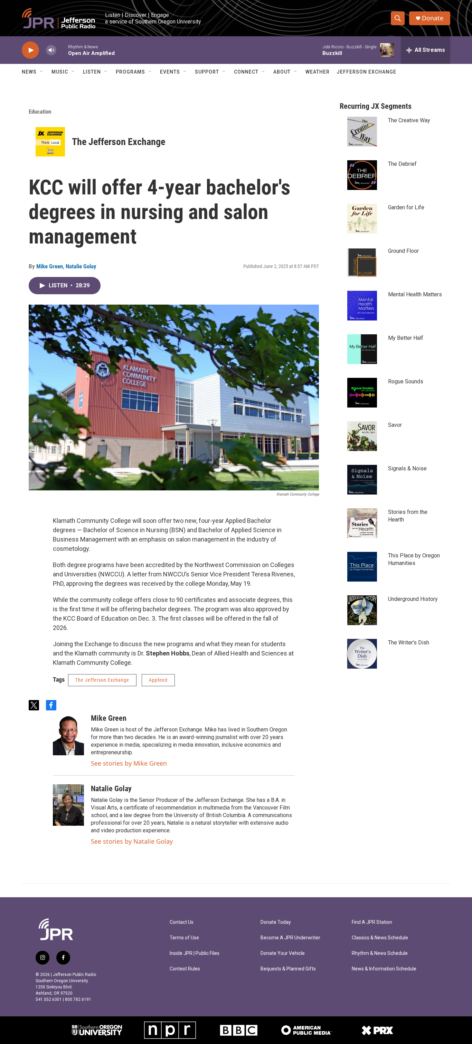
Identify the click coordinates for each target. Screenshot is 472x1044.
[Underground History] (362, 610)
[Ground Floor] (362, 262)
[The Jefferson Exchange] (50, 141)
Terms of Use (184, 937)
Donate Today (276, 922)
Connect (246, 72)
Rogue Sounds (405, 381)
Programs (130, 72)
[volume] (51, 50)
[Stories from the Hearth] (362, 523)
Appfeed (158, 680)
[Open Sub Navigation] (42, 72)
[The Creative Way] (362, 131)
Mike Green (49, 266)
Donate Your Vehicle (283, 953)
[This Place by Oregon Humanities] (362, 567)
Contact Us (181, 922)
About (282, 72)
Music (59, 72)
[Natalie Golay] (68, 805)
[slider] (62, 50)
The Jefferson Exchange (118, 141)
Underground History (413, 599)
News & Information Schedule (384, 968)
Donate (432, 18)
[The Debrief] (362, 175)
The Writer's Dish (408, 642)
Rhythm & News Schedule (380, 953)
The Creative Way (409, 120)
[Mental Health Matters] (362, 305)
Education (40, 111)
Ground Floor (403, 251)
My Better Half (405, 338)
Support (207, 72)
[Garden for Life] (362, 218)
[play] (30, 50)
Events (170, 72)
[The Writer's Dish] (362, 654)
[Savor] (362, 436)
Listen (92, 72)
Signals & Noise (407, 468)
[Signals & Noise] (362, 480)
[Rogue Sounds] (362, 393)
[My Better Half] (362, 349)
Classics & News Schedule (380, 937)
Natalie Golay (81, 266)
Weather (317, 72)
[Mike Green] (68, 734)
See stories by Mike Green (129, 763)
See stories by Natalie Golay (132, 841)
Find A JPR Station (372, 922)
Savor (395, 425)
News (29, 72)
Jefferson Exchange (366, 72)
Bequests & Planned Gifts (288, 968)
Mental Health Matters (415, 294)
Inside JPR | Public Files (194, 953)
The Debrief (402, 164)
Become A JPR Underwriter (290, 937)
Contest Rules (185, 968)
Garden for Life (406, 207)
